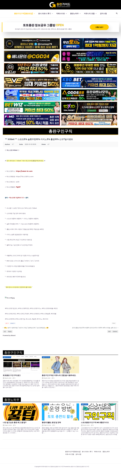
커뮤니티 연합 (89, 13)
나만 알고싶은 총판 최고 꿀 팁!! (14, 422)
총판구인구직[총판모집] (23, 13)
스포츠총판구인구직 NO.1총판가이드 (95, 422)
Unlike (12, 323)
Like (7, 323)
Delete (115, 331)
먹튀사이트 (60, 13)
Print (114, 323)
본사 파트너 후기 (44, 13)
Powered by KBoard (9, 335)
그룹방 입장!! (99, 27)
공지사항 (103, 13)
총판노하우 (74, 13)
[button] (34, 13)
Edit (109, 331)
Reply (10, 331)
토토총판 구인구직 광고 (12, 375)
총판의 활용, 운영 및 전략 (51, 422)
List (5, 331)
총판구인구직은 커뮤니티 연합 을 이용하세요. (59, 375)
